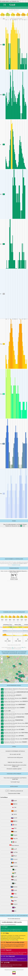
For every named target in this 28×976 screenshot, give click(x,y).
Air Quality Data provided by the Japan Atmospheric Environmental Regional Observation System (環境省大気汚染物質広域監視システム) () (14, 563)
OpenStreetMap (20, 682)
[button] (7, 657)
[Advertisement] (14, 542)
